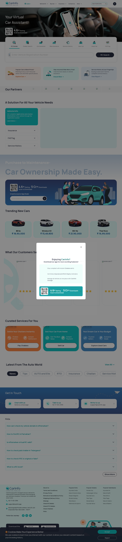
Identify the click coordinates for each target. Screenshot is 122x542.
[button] (61, 251)
